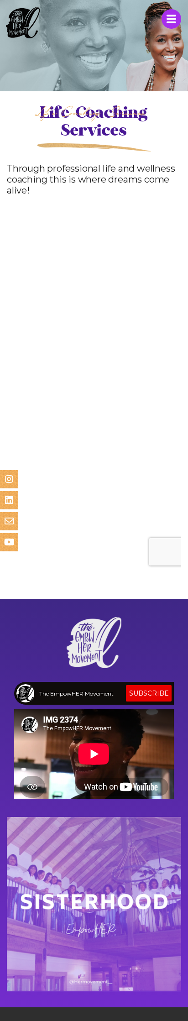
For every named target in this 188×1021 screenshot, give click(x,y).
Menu (171, 19)
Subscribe (149, 693)
